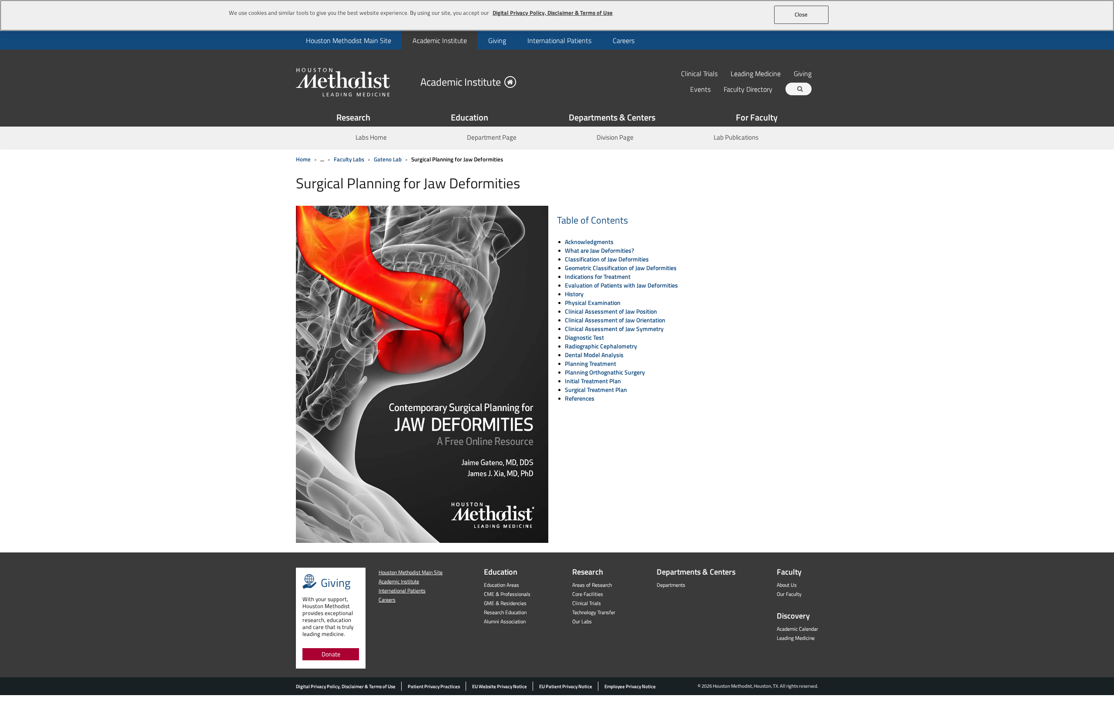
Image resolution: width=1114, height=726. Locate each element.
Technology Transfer (593, 612)
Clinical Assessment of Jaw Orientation (615, 320)
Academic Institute (440, 40)
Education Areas (501, 585)
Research (353, 117)
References (579, 398)
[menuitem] (348, 40)
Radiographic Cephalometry (601, 346)
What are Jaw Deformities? (599, 250)
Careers (623, 40)
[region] (557, 15)
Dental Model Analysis (594, 354)
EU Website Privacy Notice (499, 686)
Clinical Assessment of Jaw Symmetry (614, 328)
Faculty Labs (349, 159)
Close (801, 14)
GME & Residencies (505, 603)
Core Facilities (587, 594)
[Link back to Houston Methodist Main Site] (354, 82)
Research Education (505, 612)
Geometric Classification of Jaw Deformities (621, 267)
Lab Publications (736, 137)
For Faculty (757, 117)
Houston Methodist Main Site (348, 40)
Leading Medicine (756, 73)
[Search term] (800, 89)
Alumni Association (505, 621)
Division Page (615, 137)
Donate (331, 654)
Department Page (492, 137)
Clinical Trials (699, 73)
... (322, 159)
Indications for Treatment (598, 276)
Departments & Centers (612, 117)
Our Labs (582, 621)
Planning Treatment (590, 363)
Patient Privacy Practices (434, 686)
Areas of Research (592, 585)
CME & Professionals (507, 594)
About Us (787, 585)
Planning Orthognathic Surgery (605, 372)
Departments (671, 585)
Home (303, 159)
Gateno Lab (388, 159)
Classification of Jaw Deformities (607, 259)
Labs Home (371, 137)
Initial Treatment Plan (593, 380)
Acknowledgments (589, 241)
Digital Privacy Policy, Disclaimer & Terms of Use (346, 686)
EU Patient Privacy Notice (565, 686)
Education (469, 117)
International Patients (559, 40)
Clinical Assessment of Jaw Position (611, 311)
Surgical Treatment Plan (596, 389)
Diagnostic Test (584, 337)
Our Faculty (789, 594)
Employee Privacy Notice (630, 686)
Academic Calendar (797, 629)
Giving (497, 40)
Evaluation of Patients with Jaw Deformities (621, 285)
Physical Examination (593, 302)
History (574, 293)
